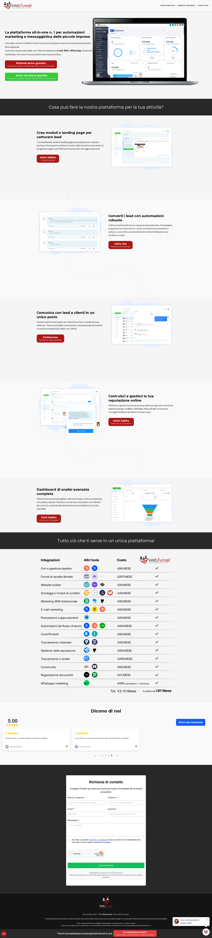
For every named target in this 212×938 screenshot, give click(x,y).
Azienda (112, 809)
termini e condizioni (99, 839)
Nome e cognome (76, 797)
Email (71, 809)
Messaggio (73, 820)
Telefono (113, 797)
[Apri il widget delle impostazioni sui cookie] (4, 934)
